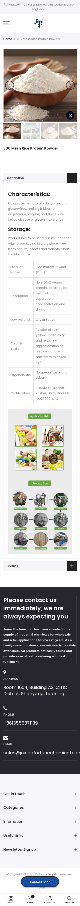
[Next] (70, 85)
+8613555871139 (20, 723)
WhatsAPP (14, 4)
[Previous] (9, 85)
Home (7, 39)
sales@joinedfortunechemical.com (52, 4)
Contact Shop (40, 882)
